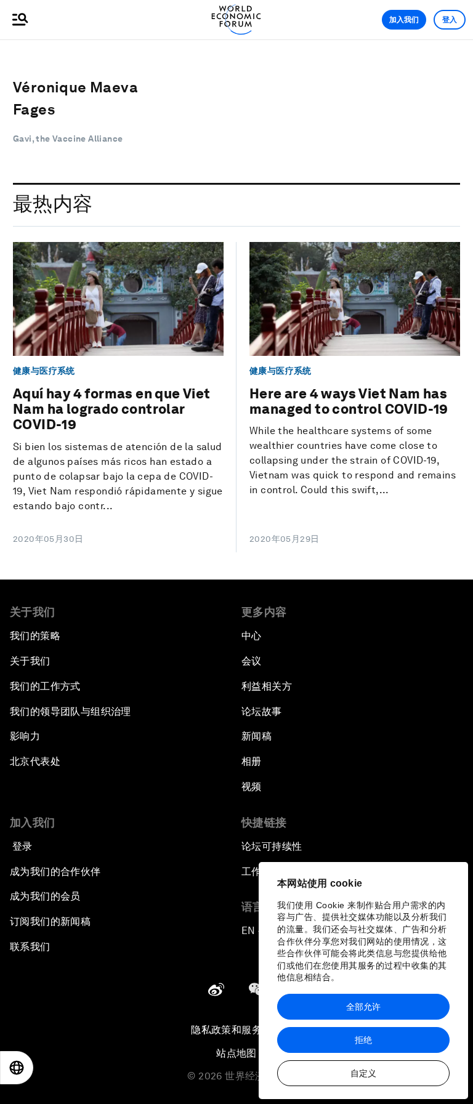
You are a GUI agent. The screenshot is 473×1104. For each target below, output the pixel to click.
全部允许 (363, 1007)
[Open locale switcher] (17, 1068)
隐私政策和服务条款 (236, 1030)
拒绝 (363, 1040)
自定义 (363, 1073)
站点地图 (236, 1053)
